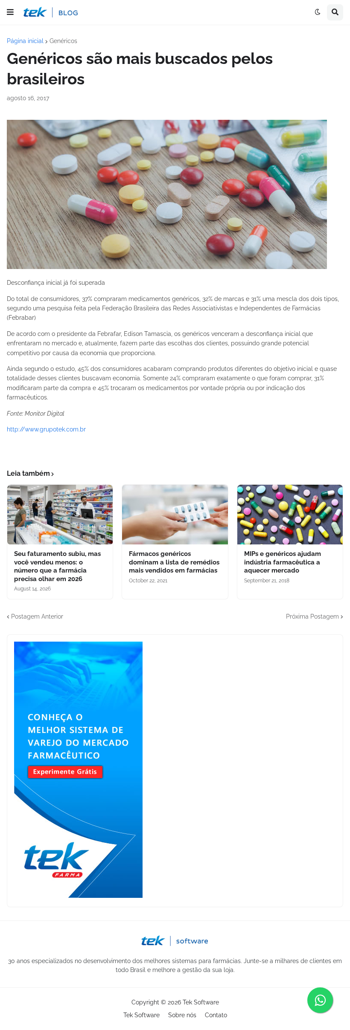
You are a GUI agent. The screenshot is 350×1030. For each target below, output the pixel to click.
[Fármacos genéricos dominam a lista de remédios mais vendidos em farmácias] (175, 514)
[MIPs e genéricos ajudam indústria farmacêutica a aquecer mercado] (290, 514)
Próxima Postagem (312, 616)
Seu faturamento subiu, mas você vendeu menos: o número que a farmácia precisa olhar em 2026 (57, 566)
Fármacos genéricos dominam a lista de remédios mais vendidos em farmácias (174, 562)
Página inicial (25, 41)
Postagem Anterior (37, 616)
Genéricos (63, 41)
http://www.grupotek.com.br (46, 429)
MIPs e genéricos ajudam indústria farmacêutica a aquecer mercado (282, 562)
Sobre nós (182, 1015)
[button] (10, 12)
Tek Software (201, 1002)
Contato (216, 1015)
